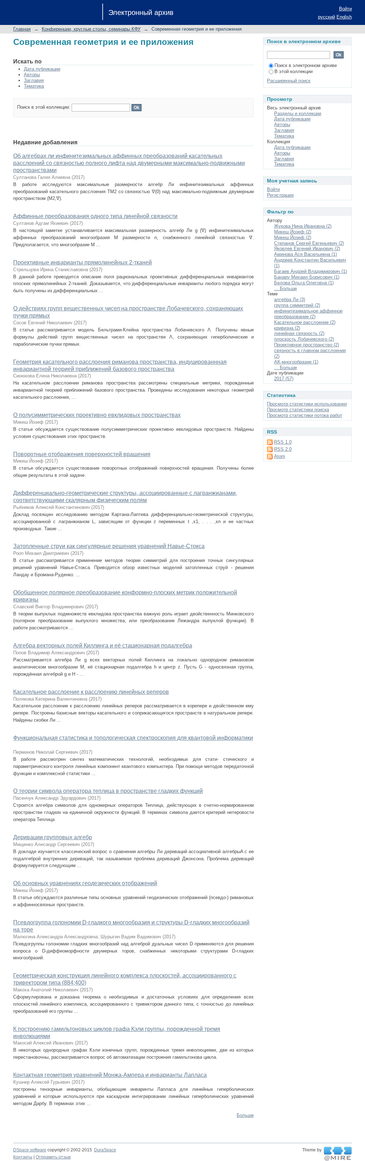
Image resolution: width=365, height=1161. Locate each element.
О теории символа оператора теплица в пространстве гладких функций (108, 791)
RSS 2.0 (283, 449)
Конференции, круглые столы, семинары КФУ (91, 29)
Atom (279, 456)
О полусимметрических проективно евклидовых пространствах (97, 415)
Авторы (32, 74)
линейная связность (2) (299, 333)
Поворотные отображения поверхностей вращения (81, 454)
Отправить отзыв (53, 1157)
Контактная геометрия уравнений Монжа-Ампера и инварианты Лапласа (110, 1075)
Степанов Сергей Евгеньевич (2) (309, 243)
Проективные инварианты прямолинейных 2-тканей (82, 262)
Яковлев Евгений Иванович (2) (307, 248)
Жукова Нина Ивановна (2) (302, 226)
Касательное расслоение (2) (304, 322)
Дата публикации (42, 69)
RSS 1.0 (283, 442)
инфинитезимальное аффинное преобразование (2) (308, 313)
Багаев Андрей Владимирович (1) (310, 271)
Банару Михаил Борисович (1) (306, 277)
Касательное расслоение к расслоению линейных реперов (91, 692)
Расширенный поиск (288, 80)
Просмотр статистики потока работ (304, 415)
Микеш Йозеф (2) (292, 231)
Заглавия (34, 80)
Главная (22, 29)
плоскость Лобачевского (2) (304, 339)
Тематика (34, 86)
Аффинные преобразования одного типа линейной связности (95, 216)
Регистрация (280, 195)
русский (326, 17)
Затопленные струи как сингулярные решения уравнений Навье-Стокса (109, 546)
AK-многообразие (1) (296, 362)
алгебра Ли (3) (289, 299)
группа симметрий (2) (297, 305)
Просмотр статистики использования (307, 404)
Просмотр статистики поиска (298, 409)
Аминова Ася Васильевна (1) (305, 254)
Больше (245, 1115)
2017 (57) (283, 378)
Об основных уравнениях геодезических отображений (85, 883)
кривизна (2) (287, 328)
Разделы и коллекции (297, 113)
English (344, 17)
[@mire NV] (338, 1153)
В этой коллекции (293, 71)
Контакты (22, 1157)
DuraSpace (105, 1149)
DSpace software (29, 1149)
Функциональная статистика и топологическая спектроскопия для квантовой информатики (133, 738)
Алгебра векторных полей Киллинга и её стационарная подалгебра (102, 646)
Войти (345, 8)
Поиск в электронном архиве (305, 65)
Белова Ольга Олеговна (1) (304, 282)
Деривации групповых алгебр (52, 837)
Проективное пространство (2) (306, 344)
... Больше (285, 288)
